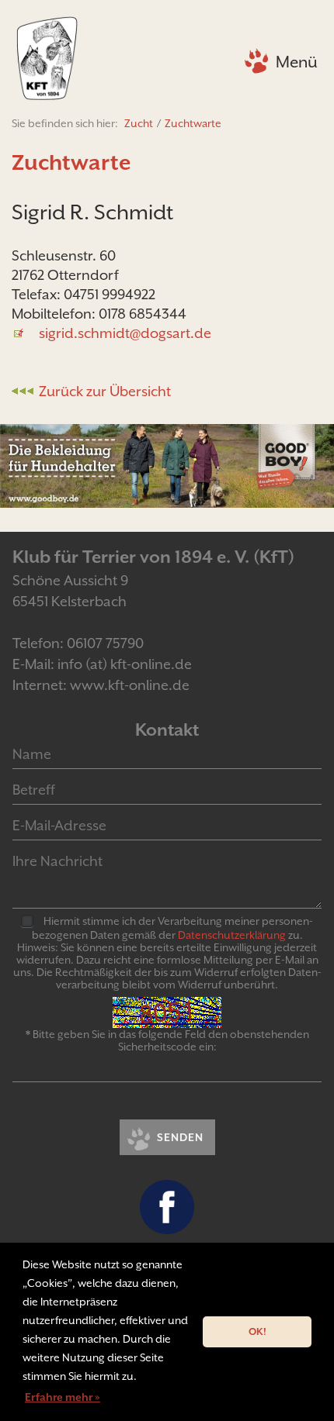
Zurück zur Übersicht (105, 391)
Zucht (138, 123)
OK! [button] (257, 1331)
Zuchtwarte (193, 123)
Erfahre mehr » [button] (62, 1397)
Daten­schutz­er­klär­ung (232, 935)
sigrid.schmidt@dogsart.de (125, 333)
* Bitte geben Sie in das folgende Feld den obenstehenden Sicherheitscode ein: (167, 1040)
